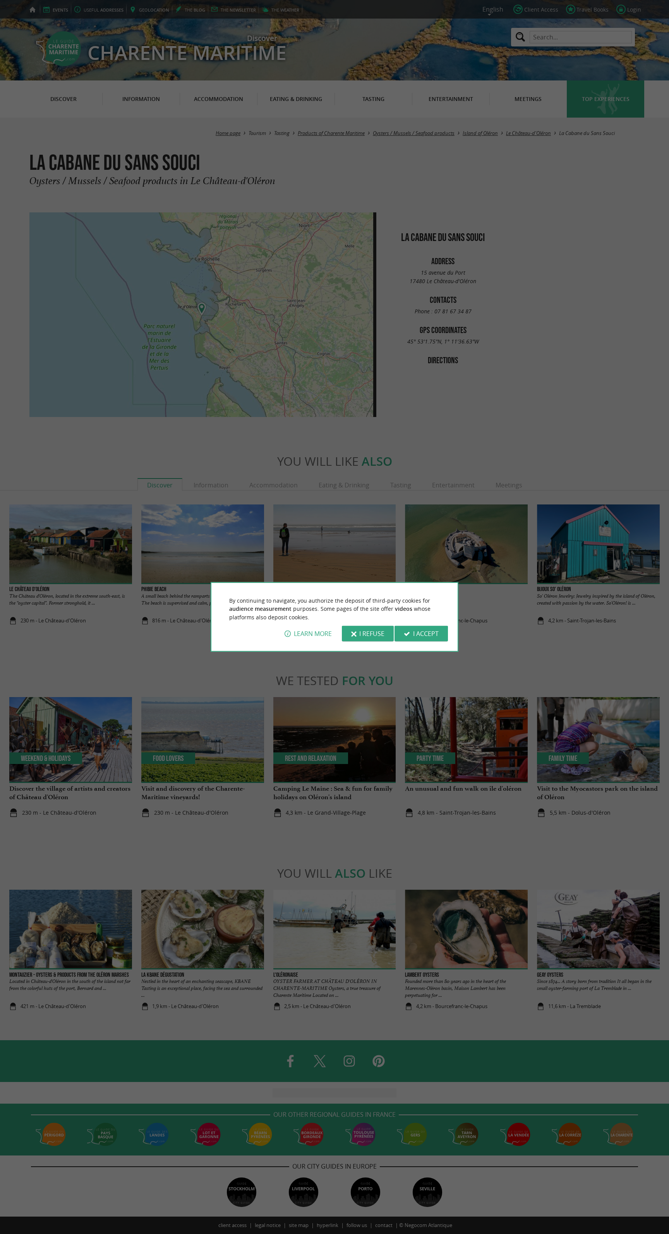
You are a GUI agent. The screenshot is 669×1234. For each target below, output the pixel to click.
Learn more (313, 633)
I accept (426, 633)
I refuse (371, 633)
